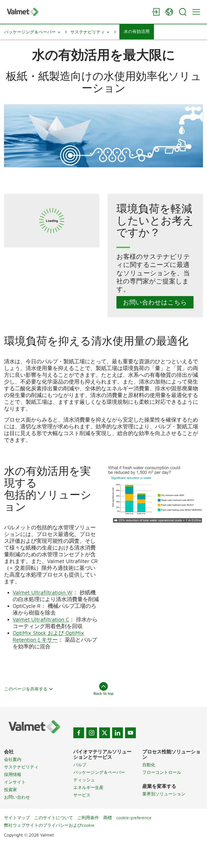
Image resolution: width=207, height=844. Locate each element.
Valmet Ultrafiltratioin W (43, 592)
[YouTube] (130, 732)
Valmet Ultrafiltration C (41, 619)
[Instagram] (91, 732)
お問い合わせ (17, 797)
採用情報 (12, 774)
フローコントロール (161, 772)
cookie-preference (133, 817)
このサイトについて (53, 817)
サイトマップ (17, 817)
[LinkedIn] (117, 732)
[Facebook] (78, 732)
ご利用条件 (88, 817)
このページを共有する (25, 688)
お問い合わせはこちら (155, 302)
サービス (82, 794)
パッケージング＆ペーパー (99, 772)
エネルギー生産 (88, 787)
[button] (32, 32)
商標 (107, 817)
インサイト (15, 781)
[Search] (182, 12)
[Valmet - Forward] (76, 11)
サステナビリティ (21, 766)
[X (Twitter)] (104, 732)
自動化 (148, 764)
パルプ (79, 764)
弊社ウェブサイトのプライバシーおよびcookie (49, 825)
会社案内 (12, 759)
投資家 (10, 789)
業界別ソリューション (163, 793)
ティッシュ (84, 779)
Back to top (103, 693)
